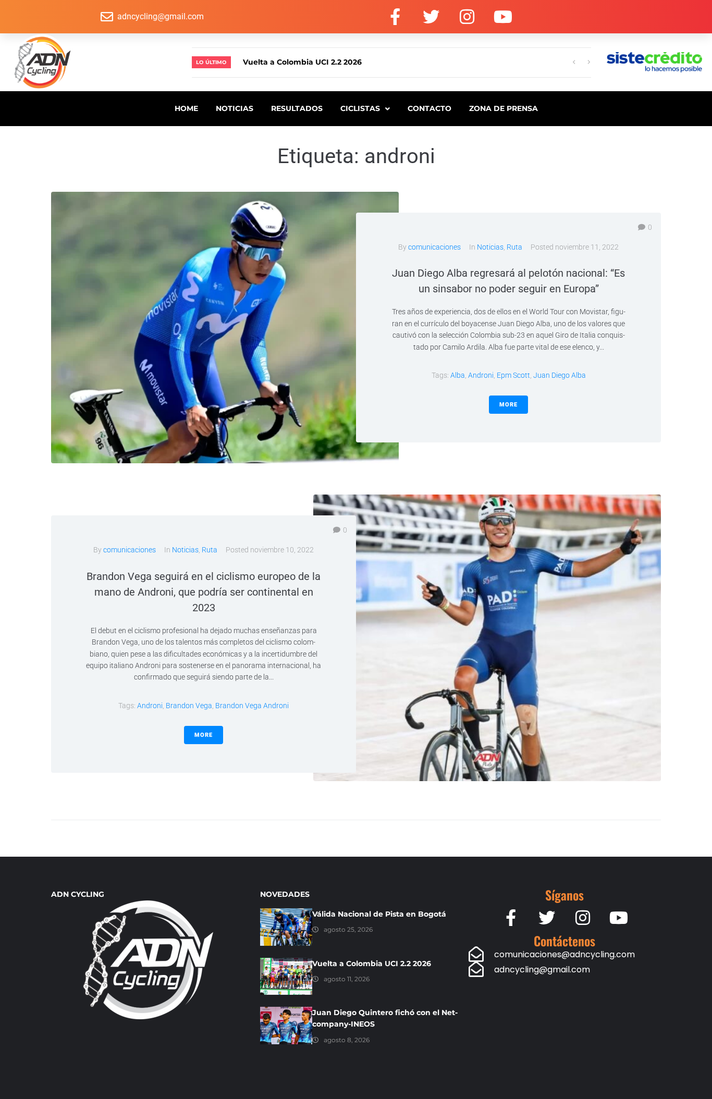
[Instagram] (467, 16)
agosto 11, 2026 (347, 979)
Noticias (490, 247)
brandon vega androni (252, 705)
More (508, 404)
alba (457, 375)
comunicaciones (434, 247)
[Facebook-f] (395, 16)
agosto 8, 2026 (347, 1040)
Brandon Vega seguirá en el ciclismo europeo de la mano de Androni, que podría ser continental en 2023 (204, 592)
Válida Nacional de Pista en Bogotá (379, 914)
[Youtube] (503, 16)
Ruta (514, 247)
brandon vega (189, 705)
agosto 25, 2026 (348, 929)
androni (481, 375)
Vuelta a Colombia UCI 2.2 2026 (371, 963)
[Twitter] (431, 16)
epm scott (513, 375)
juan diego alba (559, 375)
